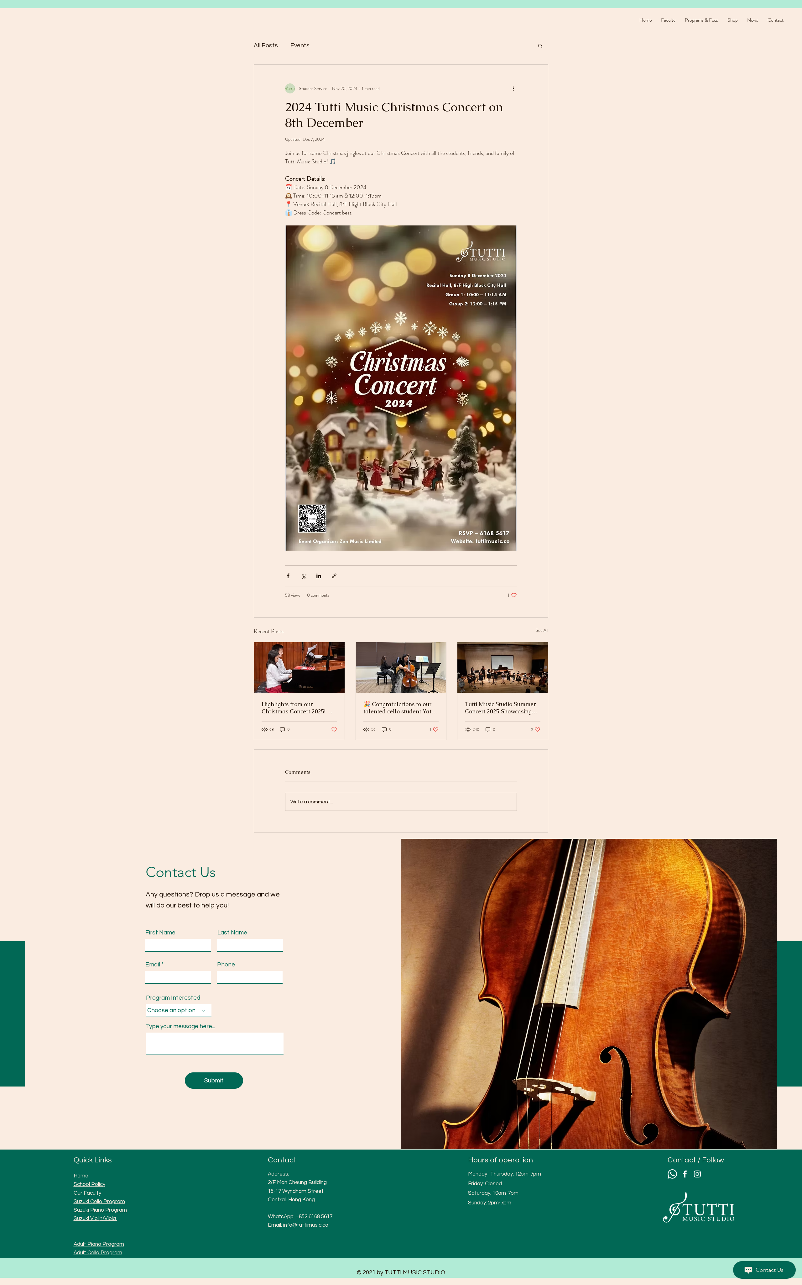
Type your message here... (180, 1026)
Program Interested (173, 998)
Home (81, 1176)
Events (300, 45)
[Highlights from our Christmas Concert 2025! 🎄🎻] (299, 667)
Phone (226, 965)
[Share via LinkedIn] (319, 576)
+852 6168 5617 (314, 1216)
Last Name (232, 933)
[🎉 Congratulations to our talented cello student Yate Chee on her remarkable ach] (401, 667)
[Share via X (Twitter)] (303, 576)
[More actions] (513, 88)
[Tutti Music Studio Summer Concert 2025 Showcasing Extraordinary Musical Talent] (502, 667)
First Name (160, 933)
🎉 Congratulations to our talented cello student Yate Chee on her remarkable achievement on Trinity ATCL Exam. (399, 708)
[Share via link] (334, 576)
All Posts (266, 45)
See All (542, 630)
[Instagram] (697, 1174)
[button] (540, 45)
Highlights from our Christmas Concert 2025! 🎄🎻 (298, 708)
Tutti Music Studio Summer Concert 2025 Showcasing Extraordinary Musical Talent (500, 708)
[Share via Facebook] (288, 576)
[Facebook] (685, 1174)
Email (152, 965)
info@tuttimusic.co (305, 1225)
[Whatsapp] (672, 1174)
